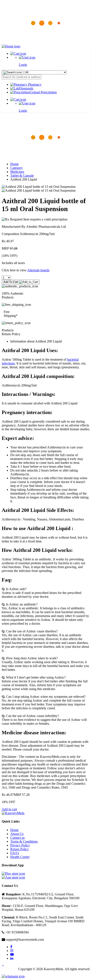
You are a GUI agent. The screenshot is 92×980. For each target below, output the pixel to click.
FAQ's (14, 853)
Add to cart (9, 809)
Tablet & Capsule (22, 175)
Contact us (17, 837)
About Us (17, 834)
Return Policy (19, 849)
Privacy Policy (20, 845)
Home (14, 164)
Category (16, 168)
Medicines (17, 171)
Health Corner (20, 857)
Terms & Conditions (24, 841)
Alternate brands (38, 270)
